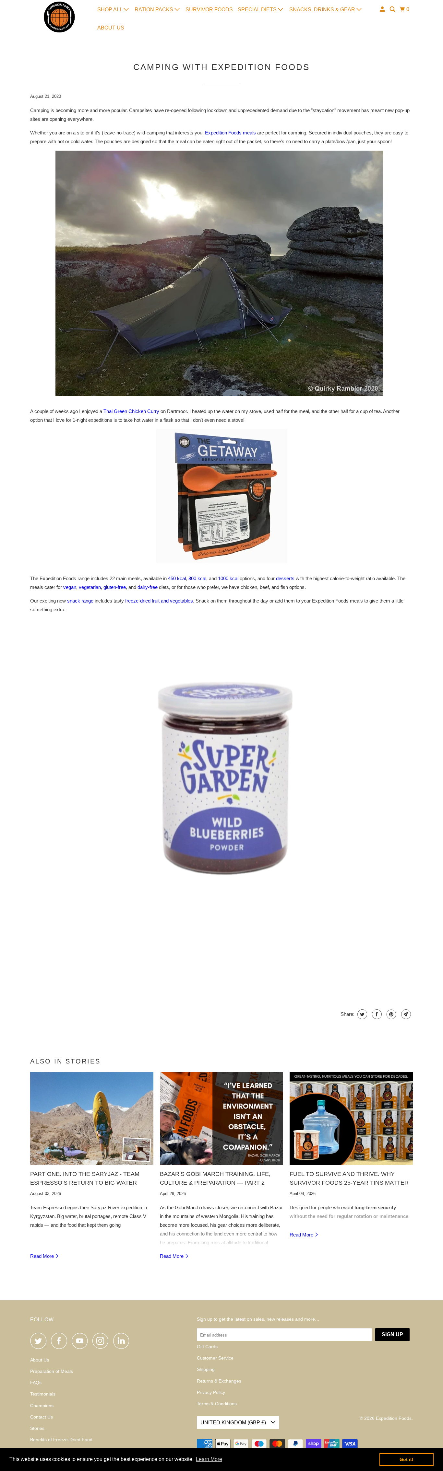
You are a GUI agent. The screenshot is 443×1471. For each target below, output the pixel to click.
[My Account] (382, 9)
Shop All (110, 9)
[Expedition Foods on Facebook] (60, 1341)
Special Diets (258, 9)
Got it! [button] (406, 1459)
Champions (42, 1405)
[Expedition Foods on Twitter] (40, 1341)
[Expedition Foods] (59, 17)
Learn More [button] (209, 1459)
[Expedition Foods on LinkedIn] (123, 1341)
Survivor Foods (209, 9)
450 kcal (177, 578)
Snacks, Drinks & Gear (322, 9)
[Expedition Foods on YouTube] (81, 1341)
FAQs (36, 1382)
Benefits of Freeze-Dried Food (61, 1439)
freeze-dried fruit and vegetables (159, 600)
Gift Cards (207, 1346)
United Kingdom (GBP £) (233, 1422)
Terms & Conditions (217, 1403)
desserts (285, 578)
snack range (80, 600)
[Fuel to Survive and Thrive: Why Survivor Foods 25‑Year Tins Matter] (351, 1118)
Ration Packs (154, 9)
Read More (42, 1256)
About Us (110, 27)
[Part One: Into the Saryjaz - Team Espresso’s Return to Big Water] (91, 1118)
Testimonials (42, 1393)
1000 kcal (228, 578)
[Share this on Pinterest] (390, 1014)
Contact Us (41, 1416)
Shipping (206, 1369)
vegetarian (90, 587)
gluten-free (114, 587)
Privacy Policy (211, 1392)
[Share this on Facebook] (376, 1014)
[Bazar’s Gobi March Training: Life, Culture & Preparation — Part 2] (221, 1118)
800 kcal (197, 578)
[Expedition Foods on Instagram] (102, 1341)
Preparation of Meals (51, 1371)
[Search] (393, 9)
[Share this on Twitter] (361, 1014)
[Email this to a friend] (405, 1014)
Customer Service (215, 1358)
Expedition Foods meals (230, 132)
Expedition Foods (394, 1418)
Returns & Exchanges (219, 1381)
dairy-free (148, 587)
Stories (37, 1428)
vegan (69, 587)
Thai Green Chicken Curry (131, 411)
